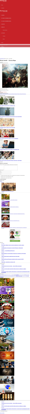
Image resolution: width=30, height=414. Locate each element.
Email (1, 172)
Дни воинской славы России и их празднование (7, 191)
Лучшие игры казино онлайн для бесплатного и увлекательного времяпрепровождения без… (13, 213)
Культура (3, 58)
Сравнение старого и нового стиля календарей (7, 127)
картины (25, 274)
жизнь (17, 274)
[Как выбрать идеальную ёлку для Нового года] (7, 104)
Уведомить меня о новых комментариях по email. (7, 176)
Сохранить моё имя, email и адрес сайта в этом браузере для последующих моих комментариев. (13, 175)
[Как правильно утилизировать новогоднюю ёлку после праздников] (7, 115)
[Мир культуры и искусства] (3, 1)
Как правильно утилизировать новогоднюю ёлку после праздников (11, 116)
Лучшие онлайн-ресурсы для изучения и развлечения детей (9, 149)
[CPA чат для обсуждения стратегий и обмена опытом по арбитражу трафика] (5, 206)
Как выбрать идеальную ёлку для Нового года (7, 105)
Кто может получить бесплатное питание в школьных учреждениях (11, 160)
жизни (15, 274)
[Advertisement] (15, 53)
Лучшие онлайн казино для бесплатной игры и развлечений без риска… (10, 220)
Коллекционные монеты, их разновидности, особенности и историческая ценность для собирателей (14, 227)
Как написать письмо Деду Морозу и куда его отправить (9, 138)
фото (17, 276)
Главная (1, 58)
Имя (1, 171)
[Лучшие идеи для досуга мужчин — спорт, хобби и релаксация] (5, 199)
